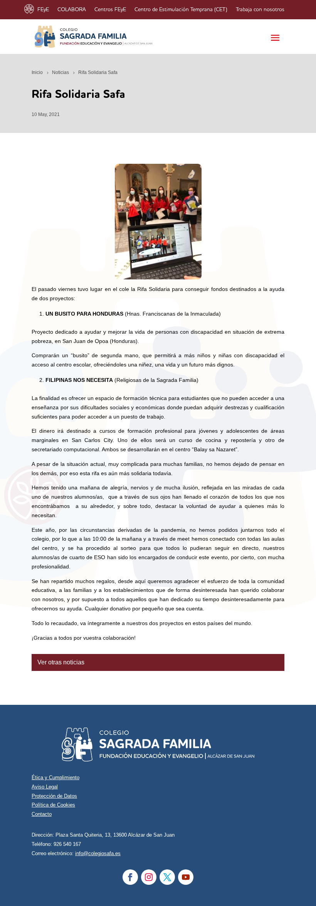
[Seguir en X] (167, 877)
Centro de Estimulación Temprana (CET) (180, 9)
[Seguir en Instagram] (148, 877)
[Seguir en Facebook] (130, 877)
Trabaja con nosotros (260, 9)
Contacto (42, 814)
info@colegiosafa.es (98, 853)
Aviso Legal (45, 787)
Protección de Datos (54, 796)
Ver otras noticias (60, 662)
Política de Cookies (53, 805)
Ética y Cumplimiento (55, 777)
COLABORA (71, 9)
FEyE (43, 9)
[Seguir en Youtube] (185, 877)
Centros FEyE (110, 9)
